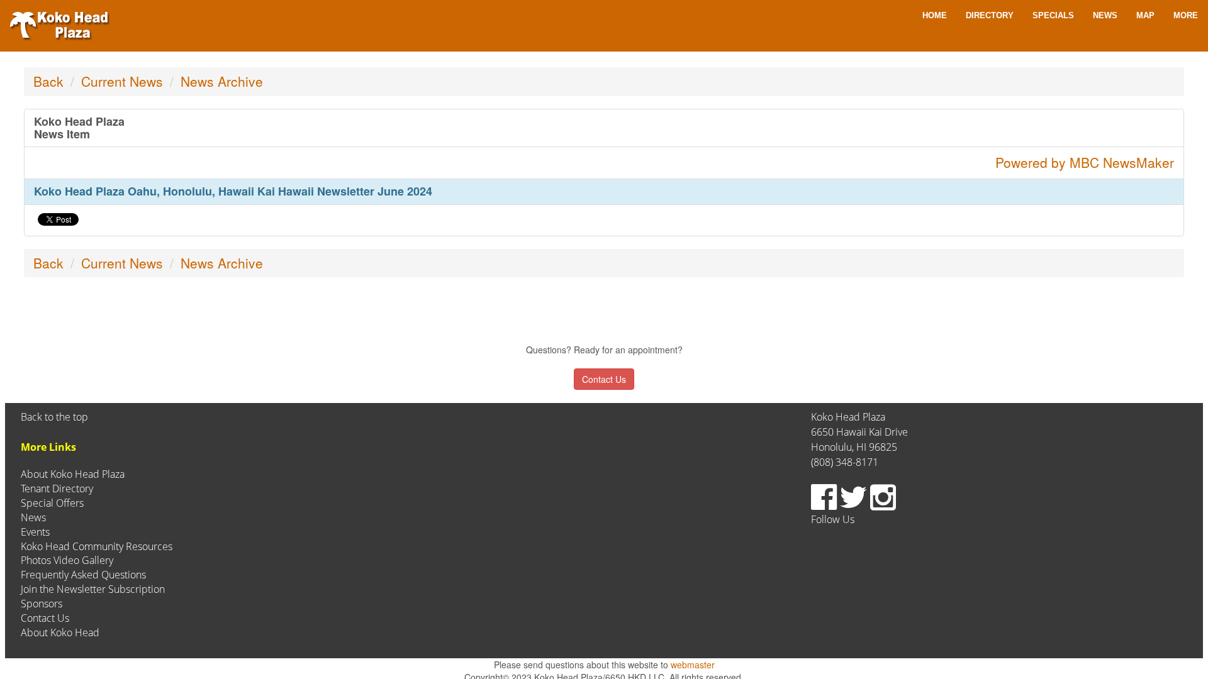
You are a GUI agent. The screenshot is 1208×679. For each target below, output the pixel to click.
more (1185, 15)
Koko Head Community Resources (96, 546)
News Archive (222, 81)
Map (1145, 15)
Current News (122, 81)
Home (934, 15)
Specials (1053, 15)
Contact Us (45, 618)
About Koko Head (60, 632)
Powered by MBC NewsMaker (1084, 162)
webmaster (693, 664)
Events (35, 532)
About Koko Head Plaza (73, 474)
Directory (990, 15)
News (1105, 15)
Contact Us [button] (604, 379)
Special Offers (52, 503)
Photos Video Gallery (67, 560)
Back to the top (54, 417)
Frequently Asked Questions (83, 575)
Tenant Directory (57, 488)
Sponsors (41, 603)
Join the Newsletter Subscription (93, 589)
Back (48, 81)
